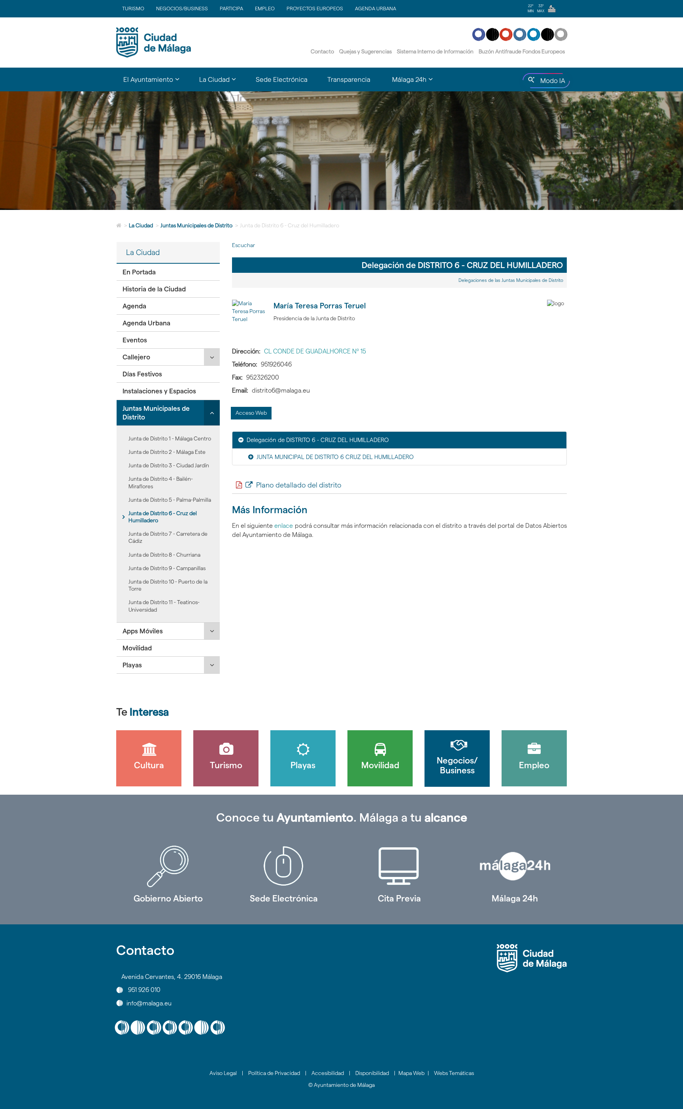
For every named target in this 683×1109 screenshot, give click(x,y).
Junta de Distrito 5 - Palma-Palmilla (169, 500)
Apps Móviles (143, 631)
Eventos (135, 340)
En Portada (139, 272)
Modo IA (551, 82)
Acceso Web (251, 413)
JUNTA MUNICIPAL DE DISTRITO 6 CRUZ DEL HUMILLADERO (335, 456)
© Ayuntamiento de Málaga (341, 1085)
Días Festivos (142, 374)
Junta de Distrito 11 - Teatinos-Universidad (164, 605)
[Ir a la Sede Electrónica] (284, 866)
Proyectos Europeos (315, 8)
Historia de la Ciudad (154, 289)
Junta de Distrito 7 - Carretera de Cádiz (168, 537)
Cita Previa (399, 898)
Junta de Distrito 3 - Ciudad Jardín (168, 465)
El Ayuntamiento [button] (156, 83)
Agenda (134, 306)
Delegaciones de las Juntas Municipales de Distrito (510, 280)
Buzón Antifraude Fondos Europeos (522, 51)
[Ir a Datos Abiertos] (399, 866)
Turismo (133, 8)
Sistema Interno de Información (435, 51)
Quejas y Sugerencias (365, 51)
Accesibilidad (327, 1073)
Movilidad (137, 648)
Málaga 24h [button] (417, 83)
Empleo (265, 8)
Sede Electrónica (282, 79)
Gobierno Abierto (168, 898)
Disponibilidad (372, 1073)
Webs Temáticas (454, 1073)
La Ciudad (141, 225)
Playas (132, 665)
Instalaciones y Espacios (159, 391)
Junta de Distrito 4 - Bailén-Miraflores (160, 482)
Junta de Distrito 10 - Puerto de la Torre (168, 585)
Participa (231, 8)
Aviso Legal (223, 1073)
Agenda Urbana (375, 8)
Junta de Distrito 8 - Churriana (164, 555)
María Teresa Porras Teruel (320, 306)
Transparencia (348, 79)
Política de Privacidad (274, 1073)
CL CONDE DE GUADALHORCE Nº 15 (315, 351)
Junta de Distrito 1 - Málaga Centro (169, 438)
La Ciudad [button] (222, 83)
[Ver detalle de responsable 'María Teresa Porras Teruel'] (250, 317)
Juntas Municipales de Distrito (196, 225)
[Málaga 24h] (515, 866)
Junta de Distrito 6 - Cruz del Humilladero (162, 516)
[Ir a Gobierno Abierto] (168, 866)
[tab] (168, 272)
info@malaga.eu (149, 1002)
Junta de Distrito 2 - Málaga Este (167, 452)
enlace (284, 525)
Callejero (136, 357)
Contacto (322, 51)
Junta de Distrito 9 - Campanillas (167, 568)
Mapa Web (411, 1073)
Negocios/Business (182, 8)
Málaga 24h (515, 898)
